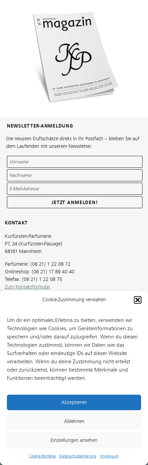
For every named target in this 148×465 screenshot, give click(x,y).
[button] (137, 299)
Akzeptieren (74, 402)
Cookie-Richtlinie (42, 456)
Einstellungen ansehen (74, 440)
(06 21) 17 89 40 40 (53, 272)
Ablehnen (74, 421)
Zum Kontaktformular (27, 287)
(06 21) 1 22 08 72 (50, 264)
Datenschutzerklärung (77, 456)
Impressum (109, 456)
